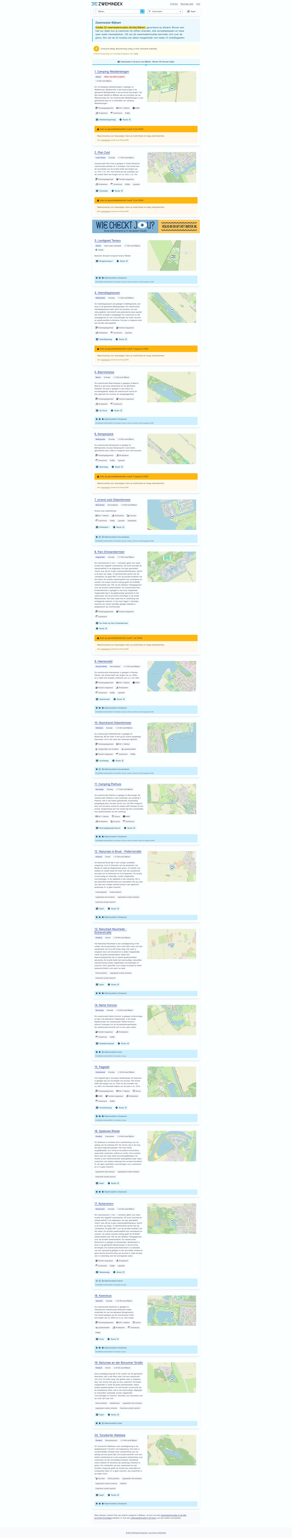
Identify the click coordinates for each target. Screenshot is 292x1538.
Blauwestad (100, 505)
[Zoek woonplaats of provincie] (142, 11)
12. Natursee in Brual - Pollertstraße (117, 851)
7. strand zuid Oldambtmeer (112, 499)
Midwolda (99, 728)
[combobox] (117, 11)
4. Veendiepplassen (107, 292)
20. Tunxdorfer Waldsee (109, 1435)
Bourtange (99, 789)
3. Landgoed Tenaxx (107, 240)
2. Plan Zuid (102, 152)
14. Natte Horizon (105, 1005)
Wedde (98, 77)
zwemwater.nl (105, 140)
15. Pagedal (102, 1067)
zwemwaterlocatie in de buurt (143, 1518)
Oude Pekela (100, 158)
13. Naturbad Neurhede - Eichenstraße (110, 930)
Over (198, 4)
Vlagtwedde (100, 557)
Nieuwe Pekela (101, 666)
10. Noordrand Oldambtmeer (112, 722)
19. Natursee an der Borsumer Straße (118, 1362)
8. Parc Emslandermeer (109, 551)
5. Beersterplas (104, 372)
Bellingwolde (100, 298)
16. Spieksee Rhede (107, 1131)
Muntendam (100, 1209)
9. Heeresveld (103, 661)
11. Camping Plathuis (107, 784)
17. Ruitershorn (103, 1203)
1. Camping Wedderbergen (111, 71)
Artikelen (174, 4)
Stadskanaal (100, 1072)
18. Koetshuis (103, 1295)
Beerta (98, 377)
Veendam (99, 1301)
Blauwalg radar (187, 4)
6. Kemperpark (103, 434)
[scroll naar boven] (288, 1531)
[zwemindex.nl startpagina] (107, 4)
